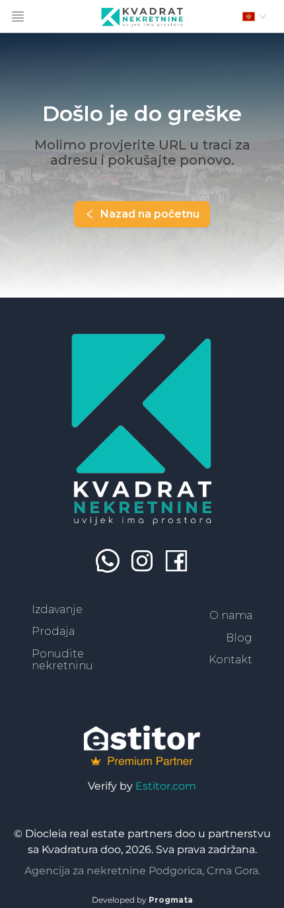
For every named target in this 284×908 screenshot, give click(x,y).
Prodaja (53, 631)
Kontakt (230, 659)
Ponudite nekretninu (62, 659)
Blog (239, 638)
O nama (230, 615)
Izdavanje (57, 609)
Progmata (171, 900)
